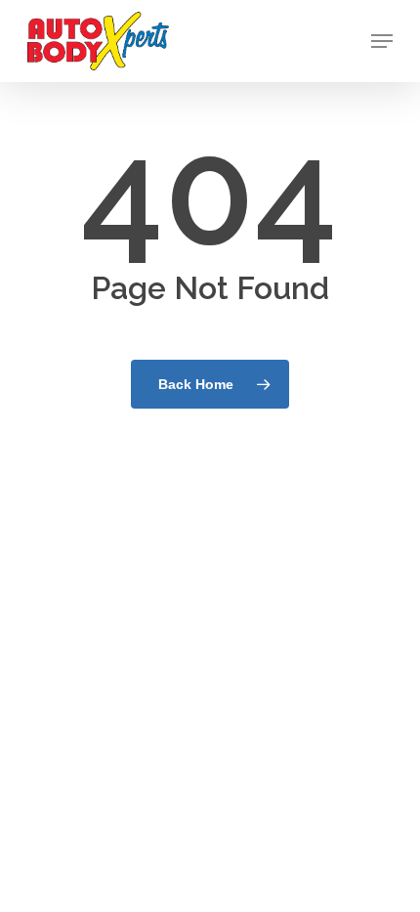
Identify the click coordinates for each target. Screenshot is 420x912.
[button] (382, 41)
